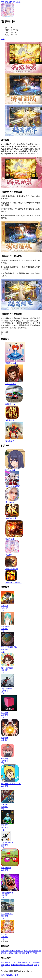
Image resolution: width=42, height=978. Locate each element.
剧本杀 (7, 965)
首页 (2, 2)
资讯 (15, 2)
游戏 (7, 2)
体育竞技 (25, 953)
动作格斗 (12, 951)
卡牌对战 (22, 965)
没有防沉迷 (26, 962)
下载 (2, 39)
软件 (11, 2)
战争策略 (35, 951)
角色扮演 (4, 951)
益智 (35, 965)
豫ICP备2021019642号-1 (10, 975)
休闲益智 (19, 951)
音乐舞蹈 (10, 953)
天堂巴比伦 (16, 962)
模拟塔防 (18, 953)
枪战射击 (27, 951)
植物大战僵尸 (6, 962)
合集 (19, 2)
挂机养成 (33, 953)
